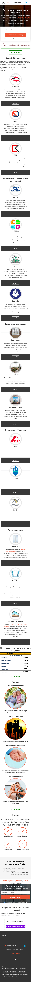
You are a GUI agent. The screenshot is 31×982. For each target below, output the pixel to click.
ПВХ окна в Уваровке (16, 584)
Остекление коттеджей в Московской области (15, 881)
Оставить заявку (16, 953)
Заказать (15, 103)
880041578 (17, 2)
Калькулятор (15, 52)
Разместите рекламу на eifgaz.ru (15, 926)
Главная (5, 880)
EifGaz (4, 936)
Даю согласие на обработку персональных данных (16, 38)
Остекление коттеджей (14, 880)
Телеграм (16, 47)
